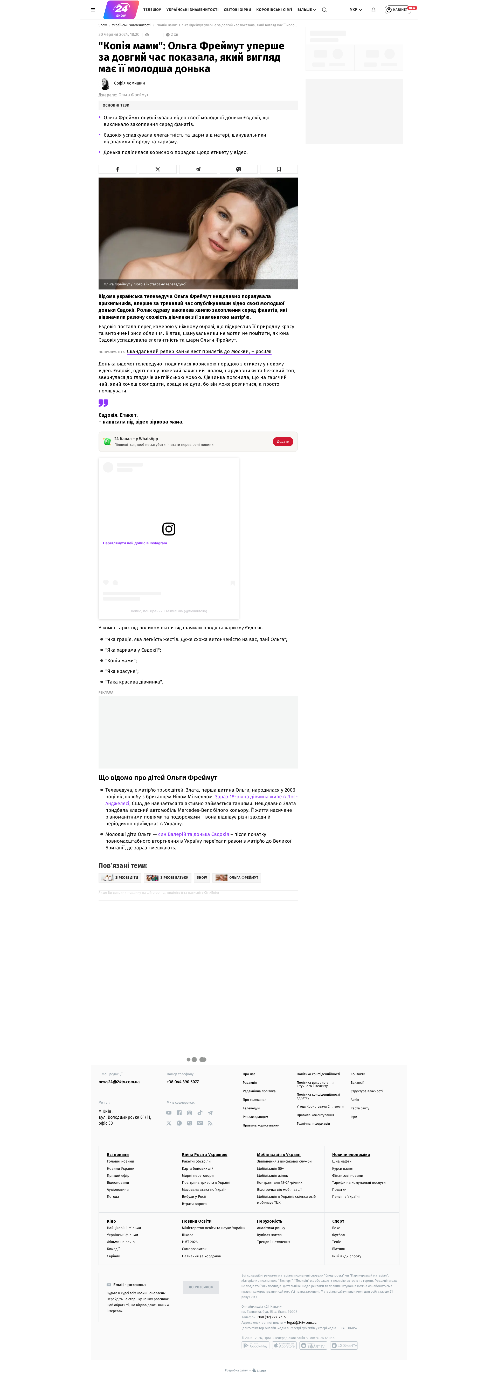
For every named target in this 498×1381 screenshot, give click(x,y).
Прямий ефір (118, 1175)
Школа (187, 1235)
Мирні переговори (198, 1175)
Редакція (250, 1082)
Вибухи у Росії (194, 1196)
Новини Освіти (196, 1221)
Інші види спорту (346, 1256)
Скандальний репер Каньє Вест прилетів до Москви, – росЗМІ (199, 351)
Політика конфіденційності (318, 1074)
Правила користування (261, 1125)
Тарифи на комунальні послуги (359, 1182)
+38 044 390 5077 (183, 1082)
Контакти (358, 1074)
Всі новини (118, 1154)
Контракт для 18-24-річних (279, 1182)
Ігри (354, 1117)
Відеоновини (118, 1182)
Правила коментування (315, 1115)
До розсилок (201, 1287)
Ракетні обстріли (196, 1161)
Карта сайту (360, 1108)
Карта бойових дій (198, 1168)
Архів (355, 1100)
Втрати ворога (194, 1204)
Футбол (338, 1235)
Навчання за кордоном (202, 1256)
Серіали (113, 1256)
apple (284, 1345)
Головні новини (120, 1161)
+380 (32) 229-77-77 (271, 1317)
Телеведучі (251, 1108)
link (168, 1112)
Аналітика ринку (271, 1228)
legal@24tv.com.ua (301, 1322)
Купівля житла (269, 1235)
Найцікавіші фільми (124, 1228)
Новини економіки (351, 1154)
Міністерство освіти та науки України (214, 1228)
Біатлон (338, 1249)
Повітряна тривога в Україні (206, 1182)
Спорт (338, 1221)
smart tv (313, 1345)
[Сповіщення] (373, 9)
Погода (113, 1196)
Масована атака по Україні (205, 1189)
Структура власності (367, 1091)
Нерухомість (269, 1221)
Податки (339, 1189)
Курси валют (343, 1168)
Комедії (113, 1249)
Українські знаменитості (193, 10)
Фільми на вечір (121, 1242)
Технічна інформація (313, 1123)
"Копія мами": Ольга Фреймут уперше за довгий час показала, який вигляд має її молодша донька (227, 25)
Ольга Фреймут (133, 95)
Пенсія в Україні (346, 1196)
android (255, 1345)
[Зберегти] (279, 169)
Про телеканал (254, 1100)
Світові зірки (237, 10)
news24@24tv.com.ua (119, 1082)
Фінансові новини (347, 1175)
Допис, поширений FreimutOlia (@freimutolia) (169, 611)
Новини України (120, 1168)
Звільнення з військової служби (284, 1161)
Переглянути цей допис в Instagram (135, 543)
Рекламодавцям (255, 1117)
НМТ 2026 (190, 1242)
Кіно (111, 1221)
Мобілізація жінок (272, 1175)
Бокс (336, 1228)
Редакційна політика (259, 1091)
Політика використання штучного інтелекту (315, 1084)
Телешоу (152, 10)
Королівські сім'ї (274, 10)
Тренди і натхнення (273, 1242)
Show (103, 25)
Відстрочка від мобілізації (279, 1189)
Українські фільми (122, 1235)
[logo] (121, 10)
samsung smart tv (344, 1345)
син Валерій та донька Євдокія (193, 834)
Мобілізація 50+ (270, 1168)
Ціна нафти (342, 1161)
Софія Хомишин (129, 83)
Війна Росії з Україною (204, 1154)
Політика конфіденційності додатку (318, 1096)
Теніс (336, 1242)
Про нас (249, 1074)
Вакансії (357, 1082)
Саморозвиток (194, 1249)
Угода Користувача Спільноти (320, 1106)
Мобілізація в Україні (279, 1154)
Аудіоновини (118, 1189)
